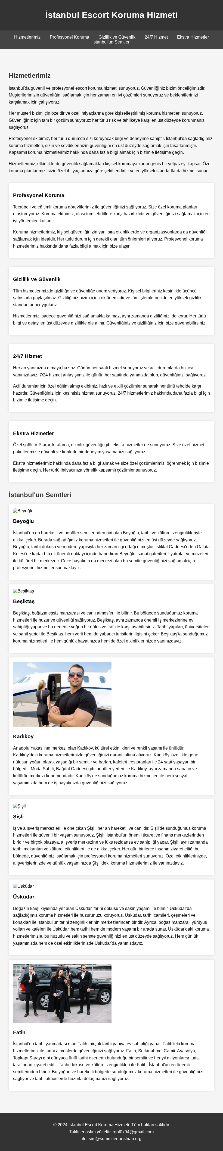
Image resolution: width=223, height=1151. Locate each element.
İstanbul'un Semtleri (111, 42)
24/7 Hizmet (156, 37)
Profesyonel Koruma (69, 37)
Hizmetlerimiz (27, 37)
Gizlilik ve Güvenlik (116, 37)
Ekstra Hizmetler (193, 37)
